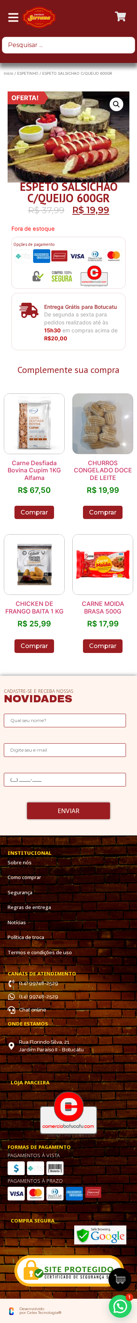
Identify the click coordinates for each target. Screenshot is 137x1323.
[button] (120, 1306)
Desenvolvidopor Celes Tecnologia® (40, 1310)
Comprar (34, 512)
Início (8, 73)
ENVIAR (68, 811)
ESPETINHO (27, 73)
